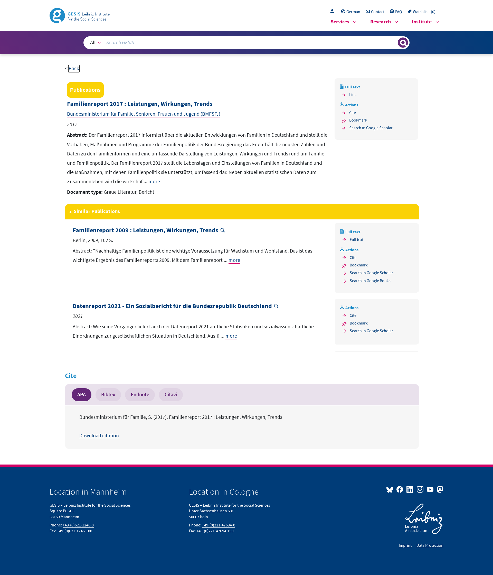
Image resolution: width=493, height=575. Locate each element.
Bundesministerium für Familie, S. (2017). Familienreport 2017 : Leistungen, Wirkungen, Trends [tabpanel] (180, 426)
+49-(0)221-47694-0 (218, 525)
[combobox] (246, 42)
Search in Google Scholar (371, 128)
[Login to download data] (333, 11)
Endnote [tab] (140, 394)
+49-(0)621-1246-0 (78, 525)
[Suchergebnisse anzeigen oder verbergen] (403, 42)
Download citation (99, 435)
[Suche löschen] (393, 42)
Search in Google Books (370, 280)
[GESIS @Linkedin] (410, 489)
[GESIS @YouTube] (430, 489)
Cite (352, 112)
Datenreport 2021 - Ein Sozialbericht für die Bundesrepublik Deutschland (172, 306)
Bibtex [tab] (108, 394)
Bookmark (358, 120)
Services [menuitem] (340, 21)
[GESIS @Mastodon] (439, 489)
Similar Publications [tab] (97, 211)
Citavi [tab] (171, 394)
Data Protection (429, 545)
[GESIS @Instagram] (420, 489)
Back (74, 68)
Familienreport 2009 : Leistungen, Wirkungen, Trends (145, 230)
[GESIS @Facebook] (400, 489)
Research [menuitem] (380, 21)
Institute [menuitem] (422, 21)
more (154, 181)
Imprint (405, 545)
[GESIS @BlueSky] (390, 489)
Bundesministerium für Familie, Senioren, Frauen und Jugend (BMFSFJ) (143, 114)
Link (353, 94)
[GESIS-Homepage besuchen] (80, 15)
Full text (356, 239)
